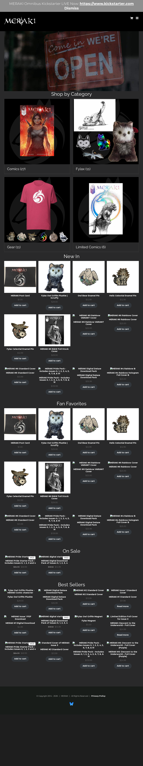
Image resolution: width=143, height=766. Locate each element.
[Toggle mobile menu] (137, 18)
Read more (123, 606)
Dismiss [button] (71, 8)
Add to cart (20, 305)
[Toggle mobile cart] (131, 18)
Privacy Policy (98, 696)
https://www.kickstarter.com (107, 4)
